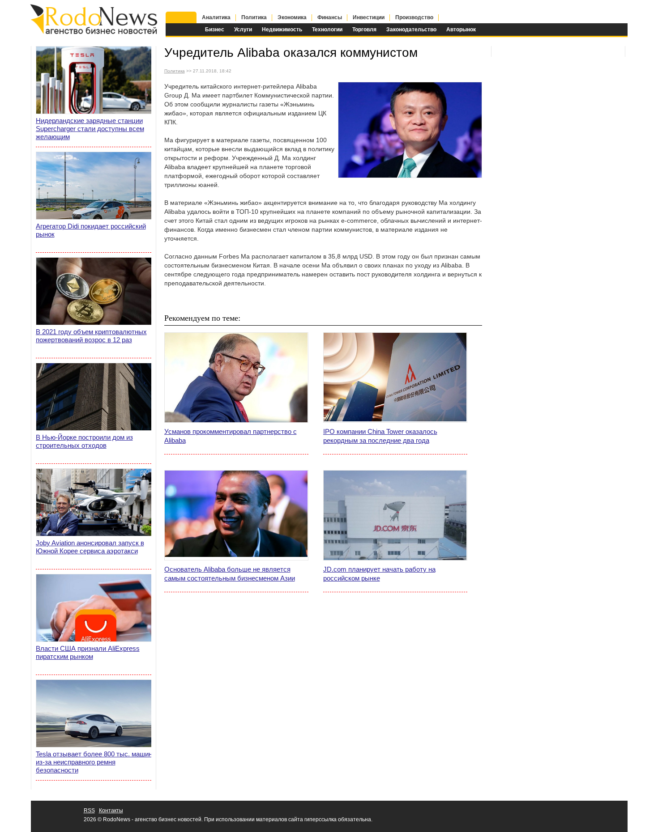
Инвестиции (369, 17)
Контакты (111, 810)
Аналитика (216, 17)
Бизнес (214, 29)
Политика (254, 17)
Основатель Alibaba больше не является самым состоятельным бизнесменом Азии (229, 573)
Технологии (327, 29)
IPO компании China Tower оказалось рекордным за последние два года (380, 436)
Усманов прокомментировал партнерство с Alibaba (230, 436)
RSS (89, 810)
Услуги (243, 29)
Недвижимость (282, 29)
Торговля (364, 29)
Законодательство (411, 29)
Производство (414, 17)
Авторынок (461, 29)
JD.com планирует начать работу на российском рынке (379, 573)
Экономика (292, 17)
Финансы (329, 17)
